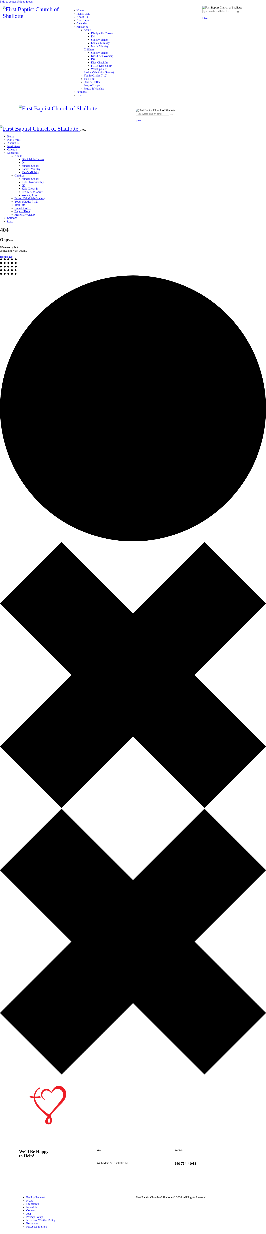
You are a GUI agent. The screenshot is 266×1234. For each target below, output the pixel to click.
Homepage (6, 256)
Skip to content (8, 1)
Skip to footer (25, 1)
